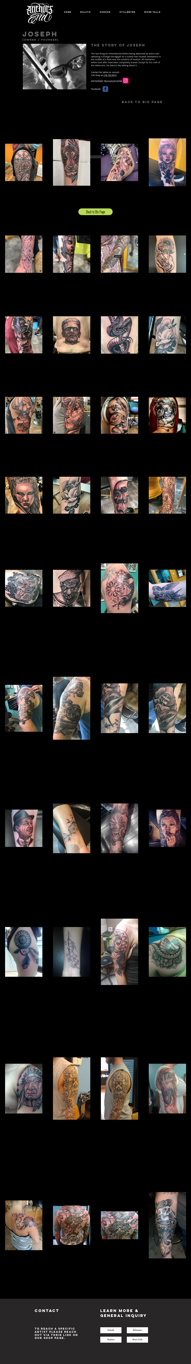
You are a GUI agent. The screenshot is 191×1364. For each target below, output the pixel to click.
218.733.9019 (110, 75)
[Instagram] (125, 81)
